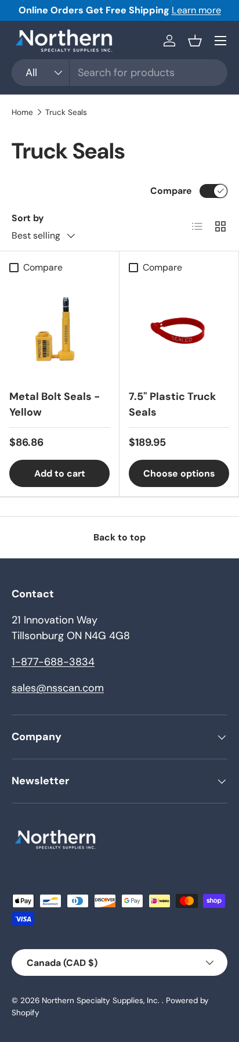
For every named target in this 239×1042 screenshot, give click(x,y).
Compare (171, 191)
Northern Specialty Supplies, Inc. (102, 1000)
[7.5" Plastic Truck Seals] (179, 329)
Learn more (196, 10)
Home (22, 113)
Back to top (119, 537)
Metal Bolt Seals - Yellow (54, 404)
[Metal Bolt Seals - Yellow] (59, 329)
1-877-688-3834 (53, 662)
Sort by (28, 218)
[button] (195, 40)
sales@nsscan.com (58, 688)
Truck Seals (66, 113)
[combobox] (119, 72)
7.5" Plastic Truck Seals (172, 404)
